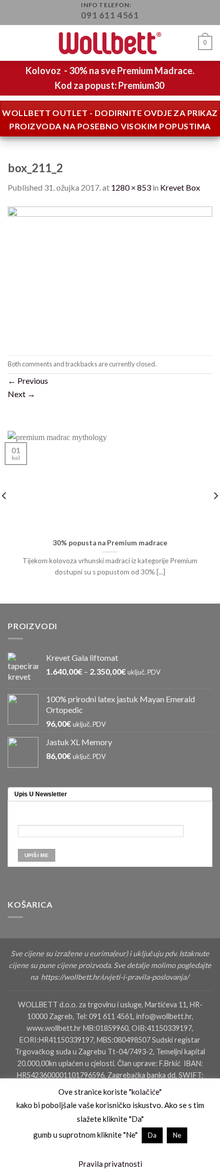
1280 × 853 (131, 187)
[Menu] (14, 43)
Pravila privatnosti (110, 1163)
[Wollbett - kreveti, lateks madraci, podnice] (110, 43)
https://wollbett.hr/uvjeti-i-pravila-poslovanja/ (115, 977)
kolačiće (145, 1091)
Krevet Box (180, 187)
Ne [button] (177, 1135)
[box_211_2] (110, 273)
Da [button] (152, 1135)
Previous (28, 380)
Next (21, 394)
